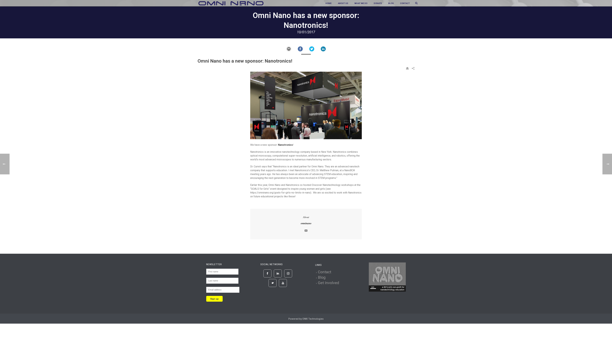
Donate (378, 3)
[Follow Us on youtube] (283, 283)
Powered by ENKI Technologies (306, 319)
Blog (391, 3)
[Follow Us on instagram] (288, 273)
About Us (343, 3)
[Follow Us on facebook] (267, 273)
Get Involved (328, 283)
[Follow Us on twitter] (273, 283)
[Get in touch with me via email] (306, 231)
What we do (360, 3)
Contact (405, 3)
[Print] (288, 48)
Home (328, 3)
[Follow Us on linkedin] (278, 273)
